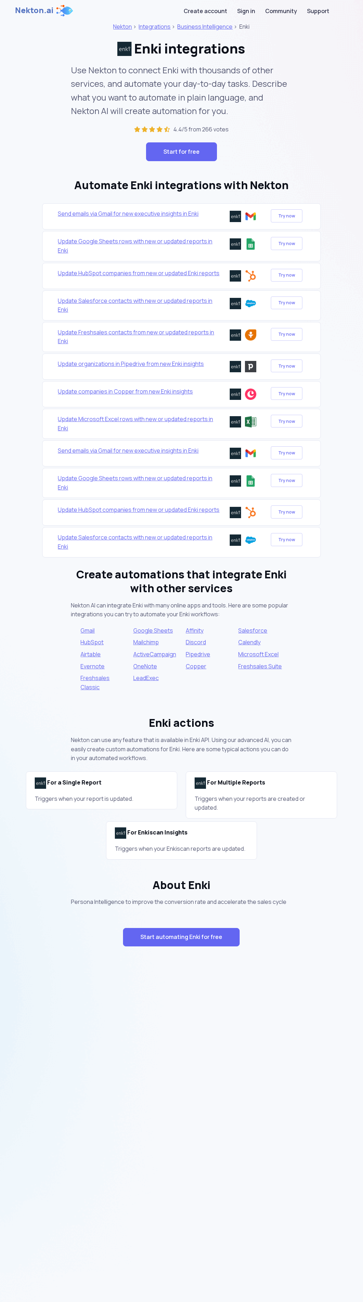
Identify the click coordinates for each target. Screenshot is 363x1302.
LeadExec (146, 678)
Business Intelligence (205, 26)
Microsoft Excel (258, 654)
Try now (286, 216)
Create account (205, 11)
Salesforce (252, 630)
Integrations (155, 26)
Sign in (246, 11)
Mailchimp (146, 642)
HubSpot (92, 642)
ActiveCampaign (154, 654)
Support (318, 11)
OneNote (145, 666)
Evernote (92, 666)
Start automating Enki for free (181, 937)
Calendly (249, 642)
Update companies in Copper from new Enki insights (125, 391)
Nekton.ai (34, 10)
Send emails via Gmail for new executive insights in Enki (128, 213)
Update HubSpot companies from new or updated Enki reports (138, 273)
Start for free (181, 151)
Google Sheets (153, 630)
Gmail (87, 630)
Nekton (122, 26)
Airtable (90, 654)
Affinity (194, 630)
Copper (196, 666)
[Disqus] (181, 1078)
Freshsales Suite (260, 666)
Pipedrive (198, 654)
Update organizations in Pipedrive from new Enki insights (131, 364)
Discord (196, 642)
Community (281, 11)
